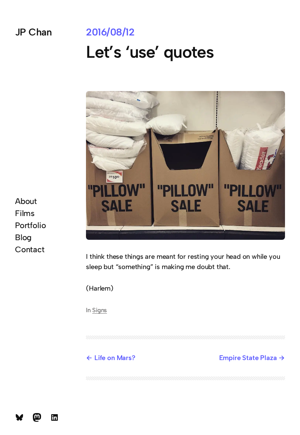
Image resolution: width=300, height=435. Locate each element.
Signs (99, 310)
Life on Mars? (114, 357)
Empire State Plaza (248, 357)
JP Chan (33, 32)
